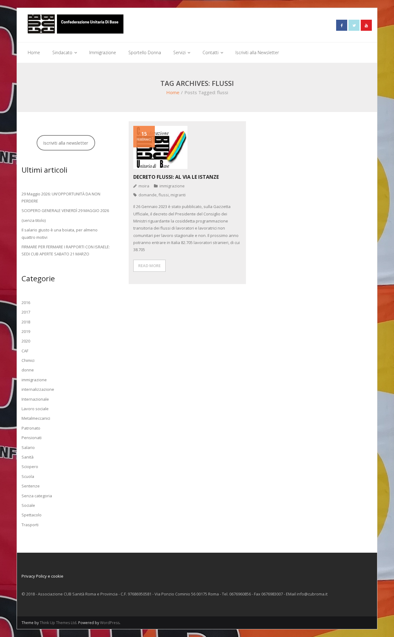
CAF (25, 351)
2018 (26, 322)
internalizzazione (38, 389)
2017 (26, 312)
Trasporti (30, 524)
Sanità (28, 457)
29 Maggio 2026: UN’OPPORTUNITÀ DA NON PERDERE (61, 197)
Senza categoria (37, 496)
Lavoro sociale (35, 408)
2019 (26, 331)
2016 (26, 302)
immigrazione (172, 186)
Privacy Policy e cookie (42, 576)
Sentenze (31, 486)
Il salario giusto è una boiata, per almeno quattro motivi (60, 233)
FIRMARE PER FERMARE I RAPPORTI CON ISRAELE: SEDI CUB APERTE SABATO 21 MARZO (66, 250)
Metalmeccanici (36, 418)
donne (28, 370)
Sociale (28, 505)
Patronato (31, 428)
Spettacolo (32, 515)
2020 (26, 341)
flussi (164, 195)
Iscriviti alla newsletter (65, 143)
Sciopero (30, 466)
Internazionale (35, 399)
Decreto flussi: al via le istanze (176, 177)
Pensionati (32, 437)
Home (172, 92)
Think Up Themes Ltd (58, 622)
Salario (28, 447)
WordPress (109, 622)
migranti (178, 195)
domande (148, 195)
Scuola (28, 476)
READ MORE (149, 265)
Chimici (28, 360)
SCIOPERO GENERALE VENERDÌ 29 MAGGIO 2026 (65, 210)
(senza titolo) (34, 220)
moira (144, 186)
